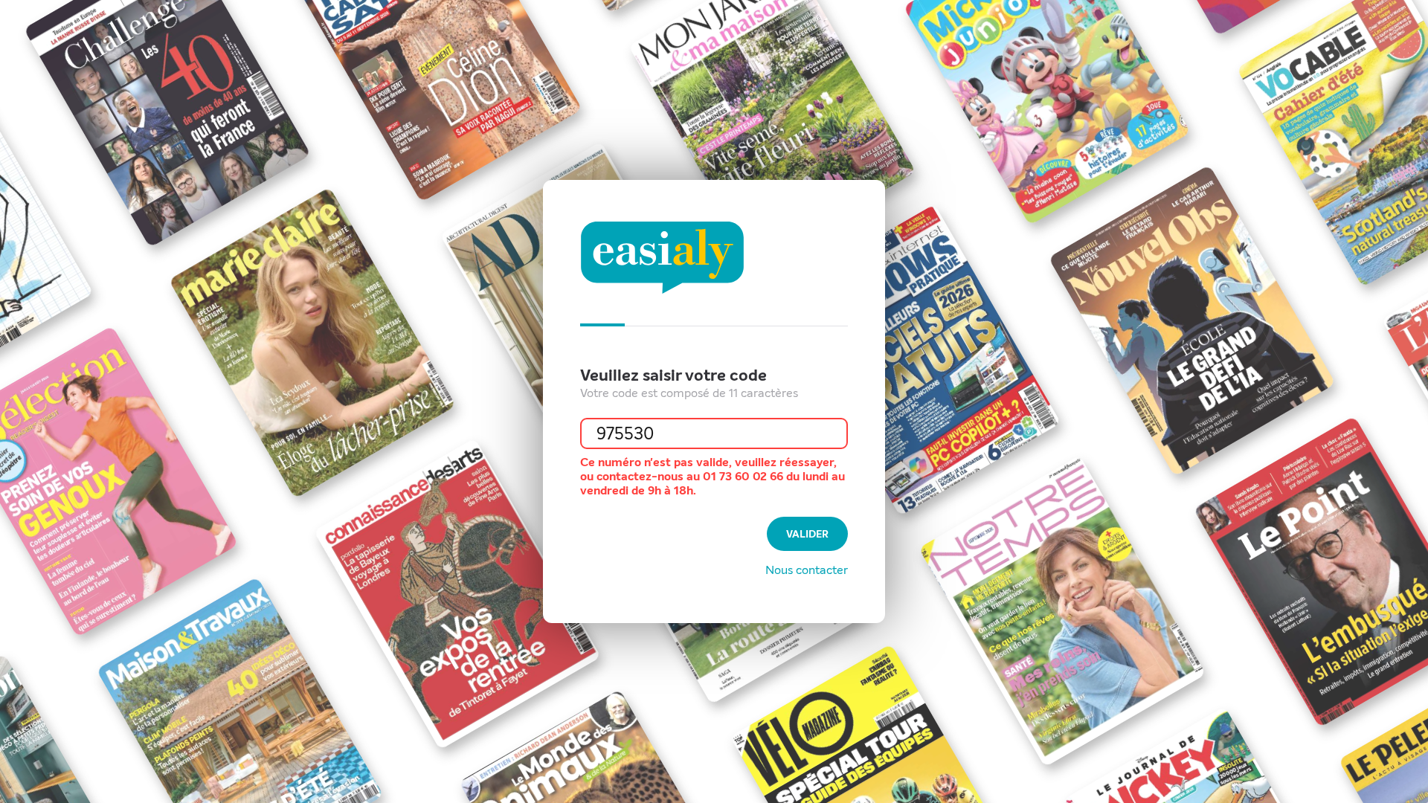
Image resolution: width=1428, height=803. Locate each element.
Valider (807, 534)
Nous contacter (806, 570)
